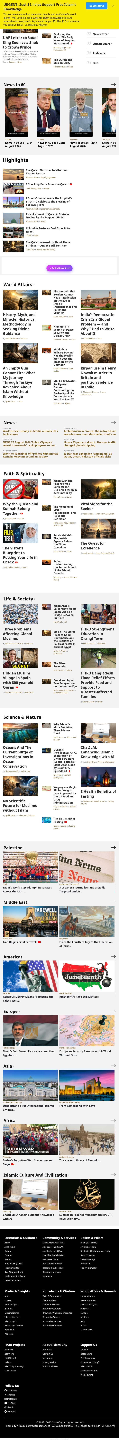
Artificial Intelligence (62, 776)
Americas (85, 1308)
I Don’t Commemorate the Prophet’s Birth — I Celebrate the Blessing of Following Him (49, 201)
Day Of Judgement (48, 177)
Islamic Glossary (12, 1317)
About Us (47, 1349)
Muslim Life (58, 525)
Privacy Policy (49, 1362)
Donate (84, 1349)
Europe (84, 1312)
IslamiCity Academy (14, 1366)
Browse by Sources (52, 1321)
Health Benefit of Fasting (64, 820)
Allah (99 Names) (89, 1242)
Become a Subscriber (53, 1267)
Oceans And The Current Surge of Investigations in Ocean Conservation (18, 757)
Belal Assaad (10, 518)
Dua (95, 63)
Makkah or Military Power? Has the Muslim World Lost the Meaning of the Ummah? (63, 357)
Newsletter (101, 34)
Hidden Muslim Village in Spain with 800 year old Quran (18, 680)
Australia (85, 1317)
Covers (7, 1300)
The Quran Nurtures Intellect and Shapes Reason (47, 171)
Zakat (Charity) (88, 1259)
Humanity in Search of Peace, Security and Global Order (64, 331)
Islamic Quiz (10, 1321)
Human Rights (88, 1296)
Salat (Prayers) (87, 1255)
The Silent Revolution (60, 664)
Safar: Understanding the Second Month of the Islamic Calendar (65, 567)
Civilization (58, 653)
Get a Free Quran (51, 1259)
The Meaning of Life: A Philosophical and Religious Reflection (65, 513)
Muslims (29, 643)
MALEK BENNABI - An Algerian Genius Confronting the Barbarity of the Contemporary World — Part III (65, 390)
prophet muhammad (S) (62, 48)
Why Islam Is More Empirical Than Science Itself (63, 728)
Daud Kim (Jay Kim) (34, 188)
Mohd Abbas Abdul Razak (64, 523)
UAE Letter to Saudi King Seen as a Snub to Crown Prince (20, 42)
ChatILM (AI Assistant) (53, 1242)
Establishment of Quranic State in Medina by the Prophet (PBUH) (47, 215)
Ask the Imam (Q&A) (52, 1251)
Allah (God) (9, 1246)
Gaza (73, 339)
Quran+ (8, 1255)
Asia (83, 1321)
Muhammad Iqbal (61, 693)
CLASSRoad (10, 1370)
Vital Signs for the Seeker (97, 506)
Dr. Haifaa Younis (12, 567)
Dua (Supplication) (13, 1272)
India (71, 316)
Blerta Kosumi (88, 643)
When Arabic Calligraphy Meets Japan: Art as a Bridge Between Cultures (65, 612)
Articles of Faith (88, 1246)
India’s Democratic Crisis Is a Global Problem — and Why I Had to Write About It (98, 324)
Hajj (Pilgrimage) (89, 1267)
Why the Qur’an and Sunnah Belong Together (20, 508)
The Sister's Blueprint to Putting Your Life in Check (20, 555)
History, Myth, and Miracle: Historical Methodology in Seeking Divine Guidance (19, 324)
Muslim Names (11, 1312)
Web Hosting (87, 1374)
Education (101, 643)
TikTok (10, 1407)
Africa (83, 1325)
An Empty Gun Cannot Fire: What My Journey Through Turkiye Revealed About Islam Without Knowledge (19, 382)
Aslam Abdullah (32, 209)
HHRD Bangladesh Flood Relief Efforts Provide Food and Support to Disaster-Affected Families (98, 685)
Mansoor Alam (60, 67)
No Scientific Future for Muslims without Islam (20, 805)
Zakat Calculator (12, 1280)
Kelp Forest (25, 771)
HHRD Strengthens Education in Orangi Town (97, 634)
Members (47, 1276)
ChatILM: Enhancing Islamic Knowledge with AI (98, 752)
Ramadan (85, 1263)
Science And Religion (27, 815)
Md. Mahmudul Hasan (14, 643)
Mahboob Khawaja (61, 339)
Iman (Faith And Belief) (46, 249)
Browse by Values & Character (57, 1312)
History (43, 221)
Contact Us (48, 1353)
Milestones (48, 1358)
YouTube (12, 1403)
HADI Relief (10, 1358)
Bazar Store (86, 1353)
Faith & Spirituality (52, 1296)
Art (66, 622)
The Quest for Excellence (93, 545)
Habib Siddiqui (89, 338)
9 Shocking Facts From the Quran (47, 184)
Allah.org (8, 1349)
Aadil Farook (88, 514)
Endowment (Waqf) (90, 1362)
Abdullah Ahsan (11, 338)
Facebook (12, 1390)
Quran (70, 67)
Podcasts (99, 53)
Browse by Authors (52, 1308)
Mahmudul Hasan (90, 392)
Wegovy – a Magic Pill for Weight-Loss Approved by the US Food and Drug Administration (65, 794)
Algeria (67, 403)
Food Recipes (11, 1304)
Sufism (69, 670)
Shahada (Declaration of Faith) (95, 1251)
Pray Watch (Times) (13, 1263)
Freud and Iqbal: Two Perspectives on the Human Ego (65, 683)
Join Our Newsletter (52, 1263)
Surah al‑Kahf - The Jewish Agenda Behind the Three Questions (63, 541)
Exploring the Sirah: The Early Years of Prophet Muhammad (64, 38)
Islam (21, 401)
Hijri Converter (11, 1267)
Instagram (12, 1398)
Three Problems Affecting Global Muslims (17, 634)
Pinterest (11, 1411)
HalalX (7, 1362)
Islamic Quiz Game (13, 1325)
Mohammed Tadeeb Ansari (94, 801)
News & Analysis (89, 1304)
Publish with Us (50, 1366)
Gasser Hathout (60, 826)
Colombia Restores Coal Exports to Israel (48, 229)
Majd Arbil (58, 622)
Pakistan (24, 338)
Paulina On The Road (13, 692)
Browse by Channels (52, 1325)
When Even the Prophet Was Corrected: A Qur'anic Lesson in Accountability (65, 487)
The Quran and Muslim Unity (63, 61)
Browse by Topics (51, 1317)
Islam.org (9, 1353)
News (19, 62)
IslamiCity (58, 47)
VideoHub (9, 1329)
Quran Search (102, 44)
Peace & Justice (88, 1300)
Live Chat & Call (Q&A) (53, 1255)
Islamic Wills (87, 1366)
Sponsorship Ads (89, 1370)
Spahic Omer (10, 401)
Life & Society (49, 1300)
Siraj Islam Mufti (11, 771)
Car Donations (88, 1358)
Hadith (7, 1259)
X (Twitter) (10, 1394)
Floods (100, 702)
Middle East (86, 1329)
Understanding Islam (14, 1276)
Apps (6, 1296)
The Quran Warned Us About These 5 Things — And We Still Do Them (48, 243)
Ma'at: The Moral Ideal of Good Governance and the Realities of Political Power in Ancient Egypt (64, 639)
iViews (12, 62)
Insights (8, 1308)
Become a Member (52, 1272)
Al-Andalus (29, 692)
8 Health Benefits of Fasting (98, 793)
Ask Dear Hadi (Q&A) (53, 1246)
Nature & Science (51, 1304)
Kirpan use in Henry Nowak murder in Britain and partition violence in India (98, 377)
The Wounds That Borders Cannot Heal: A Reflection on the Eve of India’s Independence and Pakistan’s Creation (65, 302)
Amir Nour (58, 403)
